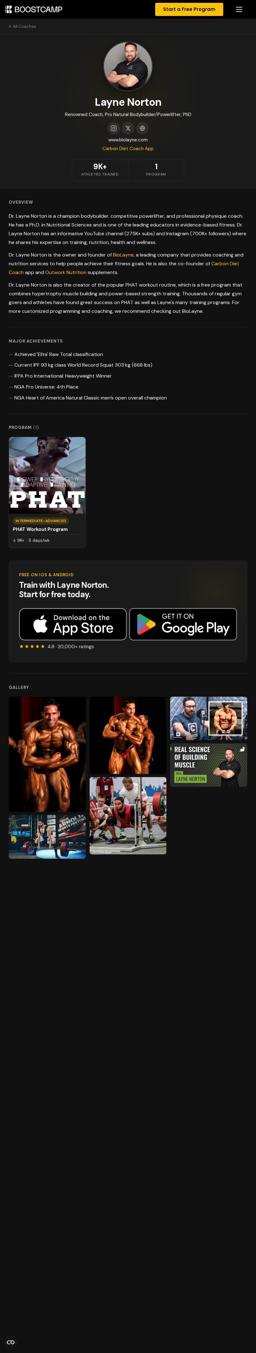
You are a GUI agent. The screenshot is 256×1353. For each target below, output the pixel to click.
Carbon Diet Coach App (128, 148)
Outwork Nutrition (65, 272)
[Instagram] (114, 128)
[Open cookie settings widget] (10, 1342)
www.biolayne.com (128, 140)
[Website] (142, 128)
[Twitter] (128, 128)
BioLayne (123, 255)
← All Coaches (22, 26)
